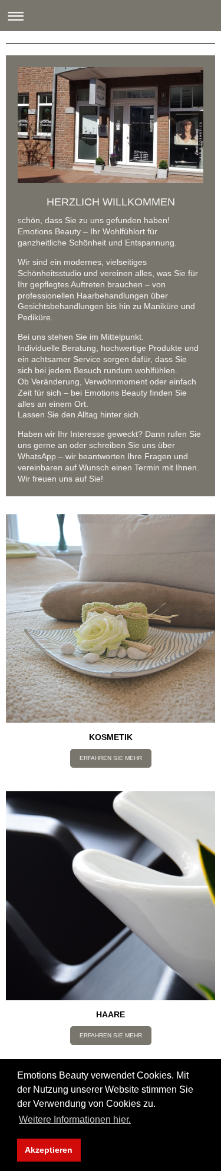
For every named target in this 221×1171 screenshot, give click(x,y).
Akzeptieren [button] (48, 1150)
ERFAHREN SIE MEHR (111, 758)
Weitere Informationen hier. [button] (75, 1119)
